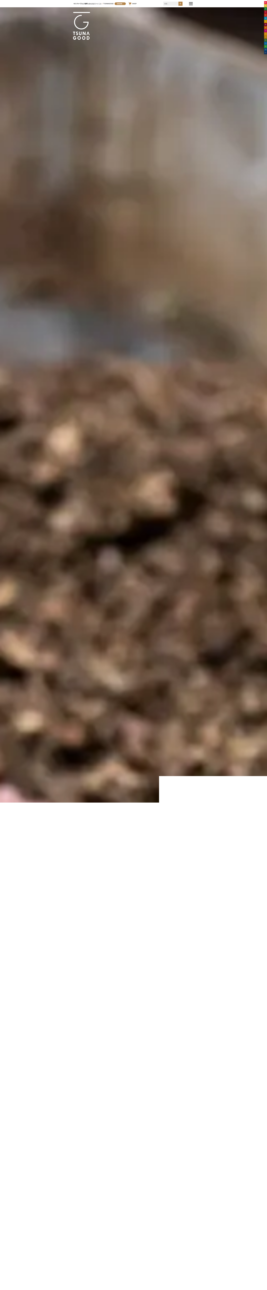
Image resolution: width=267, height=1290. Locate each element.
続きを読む (133, 1257)
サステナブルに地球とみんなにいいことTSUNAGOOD (99, 4)
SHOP (134, 4)
